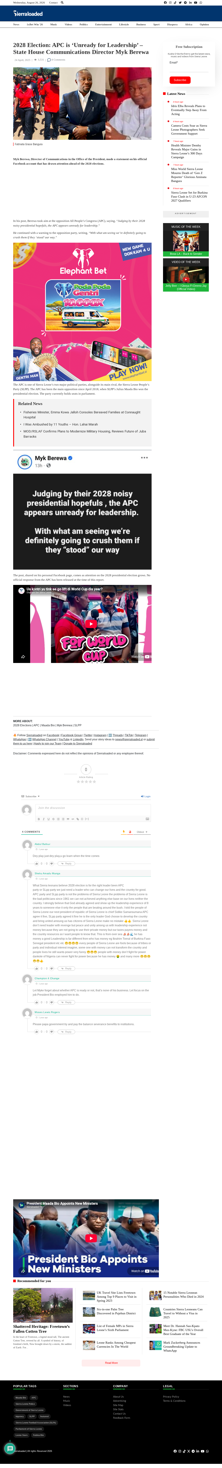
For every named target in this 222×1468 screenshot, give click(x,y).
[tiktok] (175, 2)
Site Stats (118, 1409)
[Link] (77, 819)
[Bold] (38, 819)
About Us (118, 1396)
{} (82, 819)
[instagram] (170, 2)
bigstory (20, 1416)
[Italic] (43, 819)
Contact (53, 2)
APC (36, 725)
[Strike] (53, 819)
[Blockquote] (68, 819)
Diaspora (172, 24)
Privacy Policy (171, 1396)
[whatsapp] (201, 2)
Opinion (204, 24)
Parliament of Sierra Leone (29, 1429)
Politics (84, 24)
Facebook (53, 735)
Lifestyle (124, 24)
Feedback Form (121, 1418)
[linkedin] (190, 2)
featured (44, 1416)
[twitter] (180, 2)
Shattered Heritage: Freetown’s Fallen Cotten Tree (41, 1329)
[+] (87, 819)
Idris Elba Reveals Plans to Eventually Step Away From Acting (189, 110)
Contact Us (119, 1413)
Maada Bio (48, 725)
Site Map (118, 1405)
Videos (68, 24)
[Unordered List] (63, 819)
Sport (156, 24)
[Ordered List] (58, 819)
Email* (174, 62)
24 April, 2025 (22, 60)
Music (53, 24)
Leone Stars (22, 1435)
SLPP (78, 725)
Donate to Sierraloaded (77, 743)
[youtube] (195, 2)
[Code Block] (72, 819)
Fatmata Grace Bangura (28, 144)
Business (141, 24)
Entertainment (103, 24)
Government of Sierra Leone (30, 1410)
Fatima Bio (38, 1435)
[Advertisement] (146, 13)
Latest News (176, 94)
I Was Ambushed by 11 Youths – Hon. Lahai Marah (60, 424)
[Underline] (48, 819)
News (16, 24)
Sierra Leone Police (25, 1404)
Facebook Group (71, 735)
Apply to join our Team (47, 743)
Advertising (119, 1401)
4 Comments (58, 59)
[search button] (62, 3)
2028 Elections (22, 725)
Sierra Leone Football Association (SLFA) (36, 1423)
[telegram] (185, 2)
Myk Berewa (65, 725)
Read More (111, 1362)
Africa (188, 24)
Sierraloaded (34, 735)
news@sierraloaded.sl (129, 739)
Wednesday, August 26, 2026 (29, 2)
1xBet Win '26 (35, 24)
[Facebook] (165, 2)
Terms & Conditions (174, 1401)
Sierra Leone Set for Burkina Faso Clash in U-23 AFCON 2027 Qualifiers (189, 196)
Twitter (88, 735)
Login (147, 796)
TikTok (129, 735)
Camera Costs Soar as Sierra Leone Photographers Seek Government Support (189, 129)
